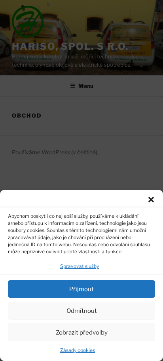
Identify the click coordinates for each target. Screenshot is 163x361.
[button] (151, 200)
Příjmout (81, 289)
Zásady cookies (77, 350)
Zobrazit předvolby (82, 332)
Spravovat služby (79, 266)
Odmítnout (81, 310)
